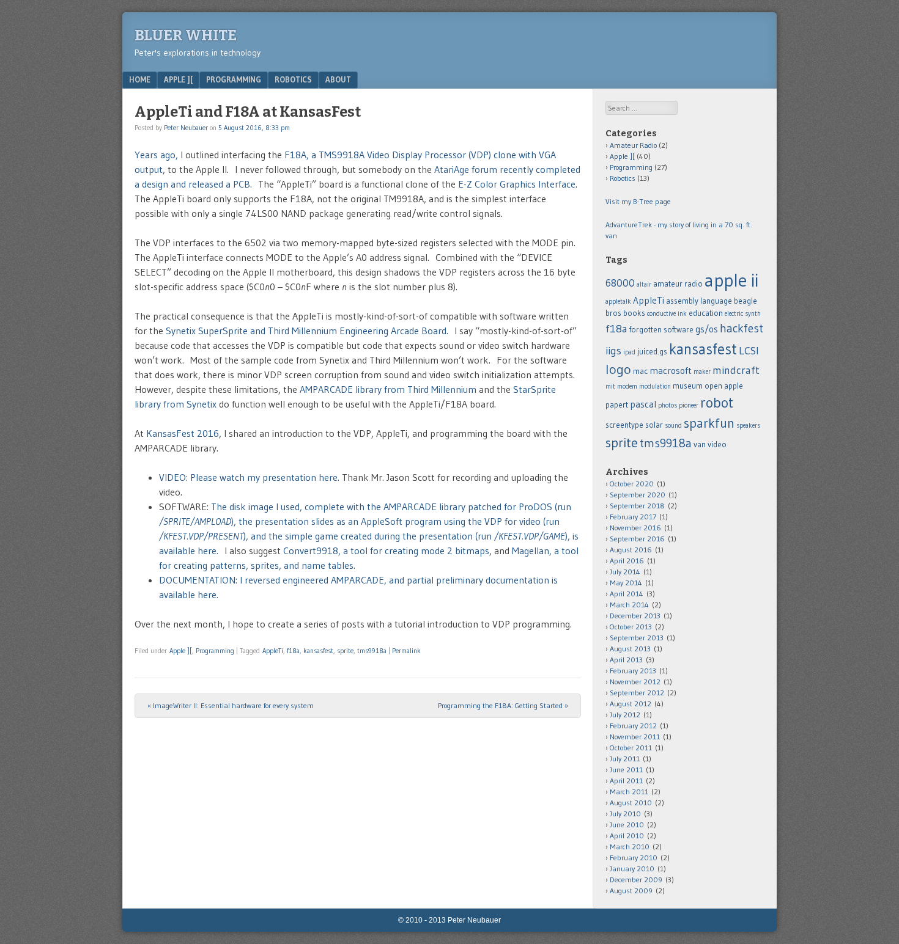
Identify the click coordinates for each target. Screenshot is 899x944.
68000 (620, 283)
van (700, 444)
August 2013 (630, 648)
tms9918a (372, 650)
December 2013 (635, 615)
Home (139, 79)
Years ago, (156, 154)
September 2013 (637, 637)
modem (627, 386)
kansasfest (318, 650)
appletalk (618, 302)
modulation (655, 386)
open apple (724, 386)
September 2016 (637, 538)
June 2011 (626, 769)
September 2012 (637, 692)
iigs (613, 350)
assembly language (699, 301)
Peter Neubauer (186, 127)
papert (616, 405)
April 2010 (627, 835)
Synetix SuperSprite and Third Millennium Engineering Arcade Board (306, 330)
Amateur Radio (633, 145)
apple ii (731, 280)
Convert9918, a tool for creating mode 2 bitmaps (386, 550)
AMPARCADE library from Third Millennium (388, 389)
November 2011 (635, 736)
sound (673, 426)
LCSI (749, 350)
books (634, 313)
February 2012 (633, 725)
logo (618, 369)
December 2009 (636, 879)
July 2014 (625, 571)
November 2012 (635, 681)
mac (640, 371)
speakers (748, 426)
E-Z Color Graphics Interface (516, 184)
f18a (293, 650)
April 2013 (626, 659)
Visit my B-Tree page (638, 201)
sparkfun (709, 423)
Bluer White (186, 35)
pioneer (688, 405)
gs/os (706, 329)
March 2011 (629, 791)
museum (688, 386)
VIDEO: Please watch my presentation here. (249, 477)
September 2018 (637, 505)
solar (654, 425)
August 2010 (631, 802)
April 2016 (627, 560)
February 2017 (633, 516)
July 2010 (625, 813)
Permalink (406, 650)
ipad (629, 352)
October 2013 (631, 626)
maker (702, 372)
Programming (233, 79)
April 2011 (626, 780)
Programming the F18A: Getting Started (503, 705)
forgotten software (661, 329)
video (717, 444)
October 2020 (632, 483)
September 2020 (637, 494)
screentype (624, 425)
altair (644, 284)
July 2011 (625, 758)
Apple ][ (178, 79)
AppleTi (272, 650)
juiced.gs (652, 351)
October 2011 (631, 747)
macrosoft (670, 370)
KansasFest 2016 (182, 433)
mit (610, 386)
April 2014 (626, 593)
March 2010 (629, 846)
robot (716, 402)
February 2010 (633, 857)
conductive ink (667, 314)
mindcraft (736, 370)
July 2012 (625, 714)
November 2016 (635, 527)
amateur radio (678, 284)
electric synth (743, 314)
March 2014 (629, 604)
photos (667, 405)
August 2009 (631, 890)
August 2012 (630, 703)
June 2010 (627, 824)
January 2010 (632, 868)
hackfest (741, 328)
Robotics (293, 79)
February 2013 (633, 670)
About (338, 79)
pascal (643, 404)
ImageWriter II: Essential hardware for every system (230, 705)
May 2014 (626, 582)
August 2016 (631, 549)
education (706, 313)
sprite (345, 650)
